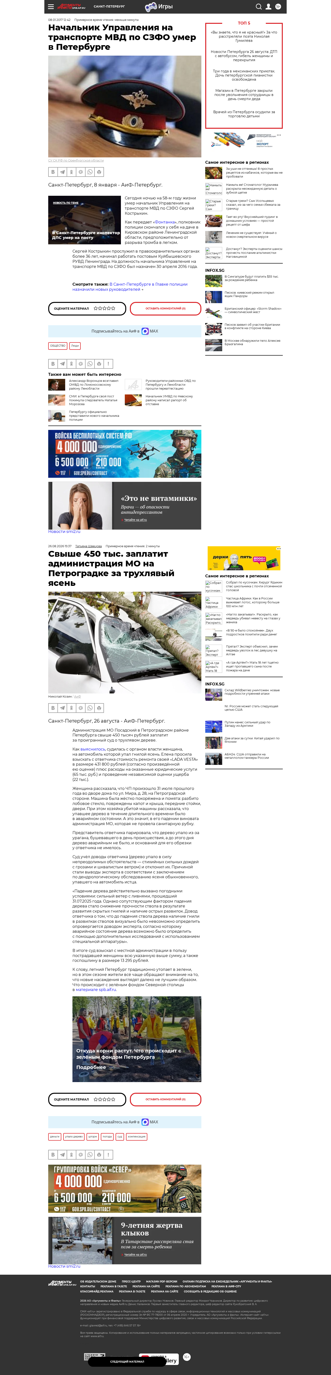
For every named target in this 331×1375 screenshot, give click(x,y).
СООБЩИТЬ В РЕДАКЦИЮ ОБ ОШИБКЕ (210, 1291)
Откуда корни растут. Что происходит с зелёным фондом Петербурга (128, 1054)
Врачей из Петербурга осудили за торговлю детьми (244, 114)
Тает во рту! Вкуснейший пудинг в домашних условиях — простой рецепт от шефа (252, 220)
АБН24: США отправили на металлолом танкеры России (247, 756)
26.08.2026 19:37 (59, 546)
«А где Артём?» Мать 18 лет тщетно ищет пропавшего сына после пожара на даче (252, 666)
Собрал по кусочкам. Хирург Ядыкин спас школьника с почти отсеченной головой (254, 586)
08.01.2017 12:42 (59, 20)
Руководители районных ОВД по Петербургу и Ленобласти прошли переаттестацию (171, 384)
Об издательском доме (98, 1281)
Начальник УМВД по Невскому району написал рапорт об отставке (169, 400)
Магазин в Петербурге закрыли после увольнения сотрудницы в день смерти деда (244, 95)
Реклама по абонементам (186, 1286)
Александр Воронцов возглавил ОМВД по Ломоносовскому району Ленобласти (93, 384)
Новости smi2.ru (64, 531)
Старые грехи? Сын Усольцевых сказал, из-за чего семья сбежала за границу (253, 204)
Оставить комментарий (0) (166, 308)
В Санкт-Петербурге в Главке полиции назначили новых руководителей (130, 287)
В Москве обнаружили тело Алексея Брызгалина (252, 342)
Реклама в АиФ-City (226, 1286)
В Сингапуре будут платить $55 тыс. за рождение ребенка (252, 278)
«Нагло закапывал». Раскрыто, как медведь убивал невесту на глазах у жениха (253, 618)
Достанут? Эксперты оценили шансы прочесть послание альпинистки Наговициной (254, 252)
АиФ (77, 696)
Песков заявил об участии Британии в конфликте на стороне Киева (252, 326)
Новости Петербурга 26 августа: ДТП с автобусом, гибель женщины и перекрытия (244, 56)
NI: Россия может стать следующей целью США (251, 708)
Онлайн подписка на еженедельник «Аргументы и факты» (227, 1281)
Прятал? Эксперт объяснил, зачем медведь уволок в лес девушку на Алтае (252, 650)
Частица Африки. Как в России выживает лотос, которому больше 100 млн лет (252, 602)
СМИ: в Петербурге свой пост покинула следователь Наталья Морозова (93, 400)
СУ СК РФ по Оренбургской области (76, 160)
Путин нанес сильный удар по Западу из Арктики (247, 724)
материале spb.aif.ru (96, 989)
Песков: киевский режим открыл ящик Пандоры (249, 294)
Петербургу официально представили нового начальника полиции (94, 415)
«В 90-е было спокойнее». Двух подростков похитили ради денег (251, 632)
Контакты (87, 1286)
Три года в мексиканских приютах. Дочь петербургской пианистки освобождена (244, 75)
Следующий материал (127, 1361)
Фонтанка (165, 222)
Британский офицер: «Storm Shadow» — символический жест (253, 310)
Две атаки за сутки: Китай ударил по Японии (252, 740)
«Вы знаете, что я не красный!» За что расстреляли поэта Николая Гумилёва (244, 36)
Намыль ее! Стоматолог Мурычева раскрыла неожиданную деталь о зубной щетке (252, 188)
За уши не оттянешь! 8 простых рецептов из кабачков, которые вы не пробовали (254, 172)
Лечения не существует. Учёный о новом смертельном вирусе (251, 235)
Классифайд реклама (96, 1291)
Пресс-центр (131, 1281)
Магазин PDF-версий (161, 1281)
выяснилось (92, 749)
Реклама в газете (114, 1286)
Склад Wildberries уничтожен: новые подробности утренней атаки (252, 692)
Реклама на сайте (146, 1286)
